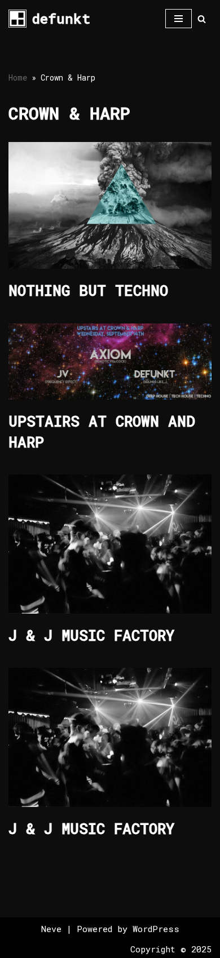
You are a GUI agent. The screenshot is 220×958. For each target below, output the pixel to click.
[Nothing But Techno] (110, 205)
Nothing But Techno (88, 290)
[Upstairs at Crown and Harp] (110, 361)
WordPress (156, 928)
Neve (51, 928)
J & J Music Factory (91, 635)
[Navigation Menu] (178, 18)
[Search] (201, 19)
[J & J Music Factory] (110, 544)
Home (17, 77)
